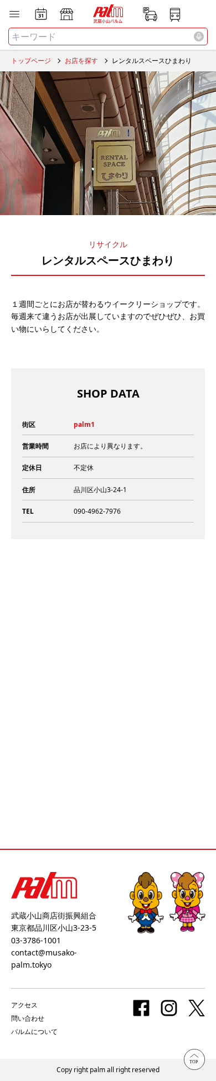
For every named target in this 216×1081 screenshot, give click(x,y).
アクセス (24, 1005)
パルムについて (34, 1031)
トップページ (31, 60)
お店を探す (81, 60)
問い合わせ (27, 1018)
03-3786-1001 (36, 940)
